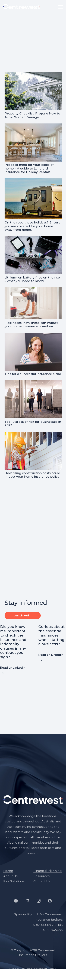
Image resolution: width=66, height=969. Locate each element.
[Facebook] (16, 901)
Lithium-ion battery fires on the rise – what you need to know (32, 279)
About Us (10, 876)
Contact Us (41, 881)
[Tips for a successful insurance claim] (33, 335)
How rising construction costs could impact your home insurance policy (32, 474)
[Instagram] (38, 901)
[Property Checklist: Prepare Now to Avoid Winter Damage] (33, 75)
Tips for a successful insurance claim (33, 374)
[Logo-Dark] (21, 6)
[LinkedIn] (27, 901)
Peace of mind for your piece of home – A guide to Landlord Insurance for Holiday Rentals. (29, 168)
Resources (41, 876)
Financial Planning (47, 871)
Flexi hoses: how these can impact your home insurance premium (31, 324)
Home (8, 871)
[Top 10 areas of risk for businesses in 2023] (33, 383)
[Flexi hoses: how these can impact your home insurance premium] (33, 290)
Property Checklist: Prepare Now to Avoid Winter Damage (32, 115)
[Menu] (60, 7)
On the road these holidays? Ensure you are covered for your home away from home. (32, 226)
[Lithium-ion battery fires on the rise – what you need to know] (33, 238)
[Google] (50, 901)
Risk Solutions (13, 881)
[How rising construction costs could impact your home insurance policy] (33, 434)
